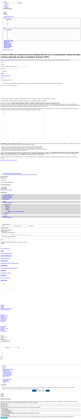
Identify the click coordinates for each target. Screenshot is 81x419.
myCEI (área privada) (7, 8)
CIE (3, 314)
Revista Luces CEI (4, 328)
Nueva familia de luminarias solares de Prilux (12, 173)
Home (2, 60)
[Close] (4, 62)
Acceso (2, 73)
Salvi (2, 251)
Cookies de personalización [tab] (6, 410)
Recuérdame (4, 71)
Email (4, 227)
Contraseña (3, 68)
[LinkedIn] (40, 92)
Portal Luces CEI (6, 60)
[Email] (40, 94)
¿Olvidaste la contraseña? (6, 75)
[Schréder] (9, 263)
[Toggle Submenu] (9, 209)
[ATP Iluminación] (7, 253)
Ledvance (4, 280)
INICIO (4, 365)
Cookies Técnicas (5, 405)
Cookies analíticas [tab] (4, 408)
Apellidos (31, 225)
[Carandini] (5, 258)
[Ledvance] (5, 277)
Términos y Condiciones (19, 345)
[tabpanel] (40, 407)
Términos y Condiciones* (26, 234)
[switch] (1, 409)
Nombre (15, 225)
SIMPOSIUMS (6, 370)
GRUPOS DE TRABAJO (8, 369)
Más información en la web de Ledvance (9, 160)
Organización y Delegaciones (6, 308)
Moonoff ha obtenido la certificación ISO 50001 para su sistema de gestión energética (20, 174)
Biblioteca (3, 329)
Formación (3, 321)
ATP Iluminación (6, 256)
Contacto (2, 306)
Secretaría (2, 305)
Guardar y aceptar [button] (4, 417)
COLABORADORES (7, 375)
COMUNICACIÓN (7, 372)
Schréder (4, 265)
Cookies (12, 345)
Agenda (2, 307)
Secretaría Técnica (14, 85)
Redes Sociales (4, 330)
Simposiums (3, 316)
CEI (1, 314)
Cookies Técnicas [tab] (4, 403)
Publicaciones (3, 320)
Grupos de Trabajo (4, 315)
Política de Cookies (36, 388)
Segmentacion (6, 230)
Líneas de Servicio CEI (5, 309)
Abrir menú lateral (4, 176)
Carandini (4, 260)
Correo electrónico (7, 182)
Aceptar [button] (47, 390)
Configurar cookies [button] (41, 390)
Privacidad (8, 345)
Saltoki (3, 270)
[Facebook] (40, 88)
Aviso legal (3, 345)
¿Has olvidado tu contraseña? (6, 189)
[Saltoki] (9, 268)
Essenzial (7, 347)
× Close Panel (3, 384)
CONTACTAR (6, 381)
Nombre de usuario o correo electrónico (9, 66)
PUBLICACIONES (7, 373)
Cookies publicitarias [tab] (5, 414)
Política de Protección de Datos (15, 234)
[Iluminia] (6, 273)
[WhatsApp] (40, 96)
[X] (40, 90)
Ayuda (4, 382)
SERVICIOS (5, 380)
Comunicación (3, 319)
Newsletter (3, 327)
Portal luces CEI (4, 326)
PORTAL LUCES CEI (7, 371)
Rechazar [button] (34, 390)
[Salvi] (5, 248)
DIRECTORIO (6, 376)
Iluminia (3, 275)
